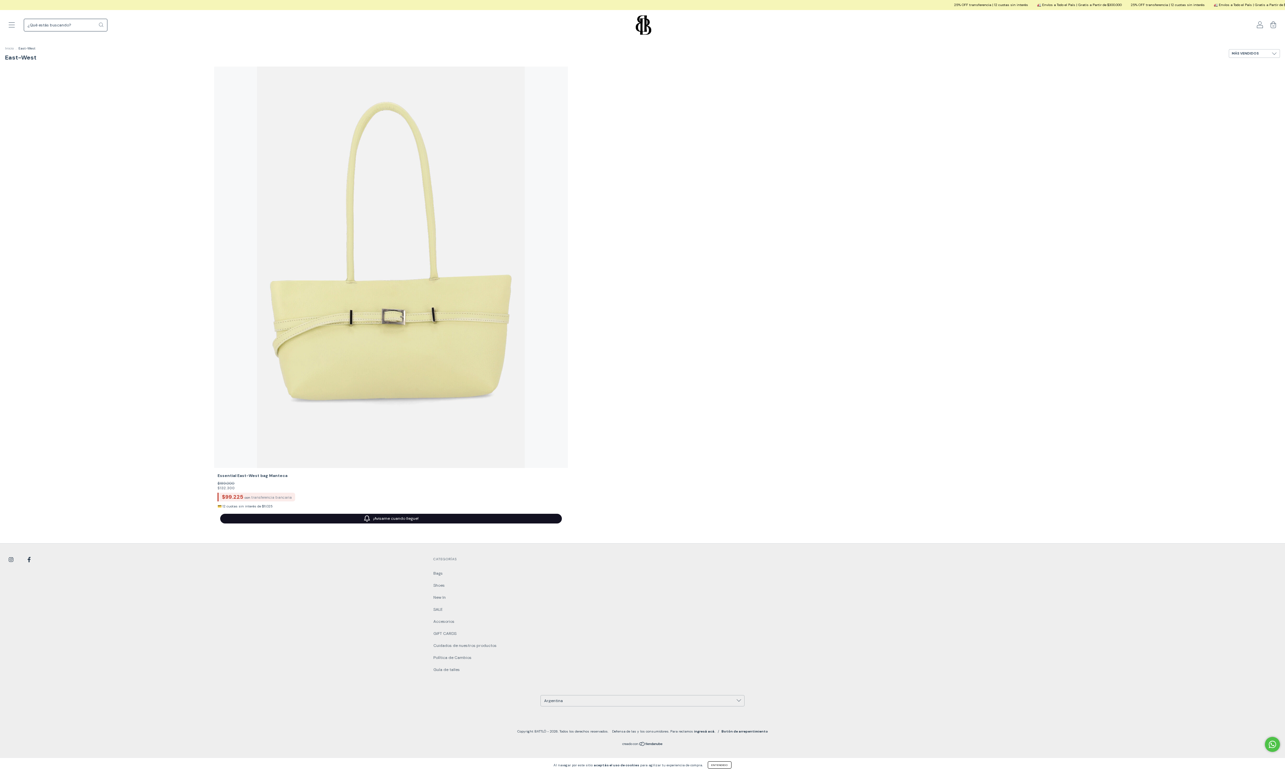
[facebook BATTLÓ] (29, 559)
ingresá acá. (704, 731)
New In (439, 597)
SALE (438, 609)
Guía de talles (446, 669)
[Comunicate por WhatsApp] (1272, 744)
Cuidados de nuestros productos (465, 645)
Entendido (719, 765)
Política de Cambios (452, 657)
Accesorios (443, 621)
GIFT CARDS (444, 633)
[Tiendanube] (643, 745)
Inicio (9, 48)
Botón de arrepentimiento (744, 731)
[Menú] (11, 26)
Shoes (439, 585)
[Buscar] (101, 24)
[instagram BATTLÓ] (11, 559)
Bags (438, 573)
